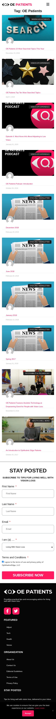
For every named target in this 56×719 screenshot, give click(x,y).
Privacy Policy (12, 683)
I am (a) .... (8, 539)
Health (9, 639)
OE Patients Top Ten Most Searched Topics (23, 93)
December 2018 (12, 228)
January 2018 (11, 315)
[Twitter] (15, 611)
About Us (10, 659)
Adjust (9, 627)
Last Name (8, 504)
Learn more (39, 708)
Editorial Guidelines (14, 671)
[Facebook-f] (7, 611)
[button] (47, 4)
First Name (8, 486)
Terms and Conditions (14, 557)
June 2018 (10, 271)
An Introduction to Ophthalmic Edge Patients (23, 450)
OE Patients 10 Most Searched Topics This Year (25, 49)
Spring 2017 (11, 359)
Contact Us (11, 665)
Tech (8, 633)
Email (5, 521)
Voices (9, 645)
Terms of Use (12, 677)
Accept (28, 713)
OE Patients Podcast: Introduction (19, 184)
